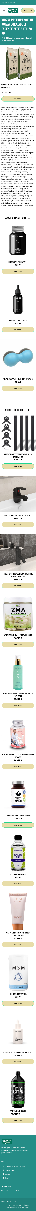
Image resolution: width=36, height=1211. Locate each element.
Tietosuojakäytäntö (14, 1207)
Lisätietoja (18, 99)
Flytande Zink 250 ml (18, 874)
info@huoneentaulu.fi (11, 1191)
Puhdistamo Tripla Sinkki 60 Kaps (18, 815)
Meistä (7, 1174)
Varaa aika (28, 11)
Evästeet (26, 1205)
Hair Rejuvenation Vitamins (18, 262)
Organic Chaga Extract (18, 320)
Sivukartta (25, 1207)
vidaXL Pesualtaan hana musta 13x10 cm (18, 515)
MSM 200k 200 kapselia (18, 994)
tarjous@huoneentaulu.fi (8, 3)
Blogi (6, 1178)
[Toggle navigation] (3, 10)
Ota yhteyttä (17, 1205)
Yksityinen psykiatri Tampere (15, 1166)
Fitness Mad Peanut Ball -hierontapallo (18, 379)
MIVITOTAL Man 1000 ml (18, 1111)
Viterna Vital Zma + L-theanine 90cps (18, 635)
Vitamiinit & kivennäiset (18, 84)
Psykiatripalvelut (10, 1170)
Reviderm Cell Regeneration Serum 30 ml (18, 1052)
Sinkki (29, 84)
